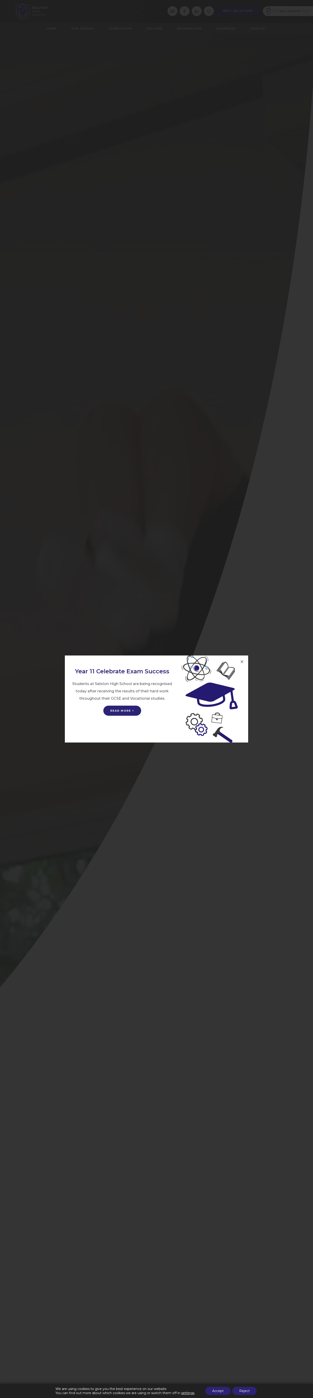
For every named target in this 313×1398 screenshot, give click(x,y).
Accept (218, 1391)
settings (187, 1393)
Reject (244, 1391)
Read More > (122, 710)
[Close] (242, 662)
